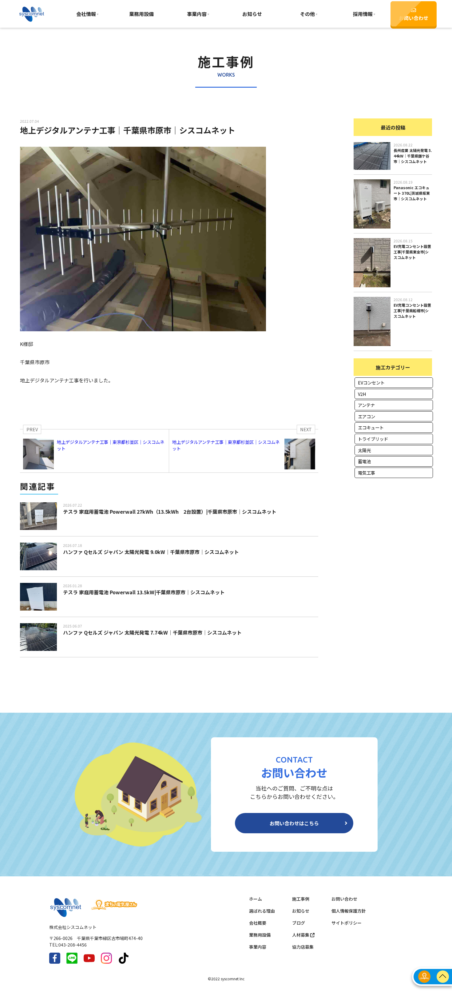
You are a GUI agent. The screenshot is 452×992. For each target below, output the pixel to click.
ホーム (255, 899)
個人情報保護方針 (348, 911)
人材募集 (301, 935)
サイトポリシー (346, 923)
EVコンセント (371, 382)
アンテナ (366, 405)
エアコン (366, 416)
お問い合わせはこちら (294, 823)
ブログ (298, 923)
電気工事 (366, 472)
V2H (362, 394)
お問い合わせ (413, 18)
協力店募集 (303, 947)
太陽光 (364, 450)
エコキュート (371, 427)
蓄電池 (364, 461)
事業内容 (197, 14)
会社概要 (257, 923)
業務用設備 (141, 14)
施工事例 (300, 899)
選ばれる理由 (262, 911)
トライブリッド (373, 439)
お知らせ (252, 14)
